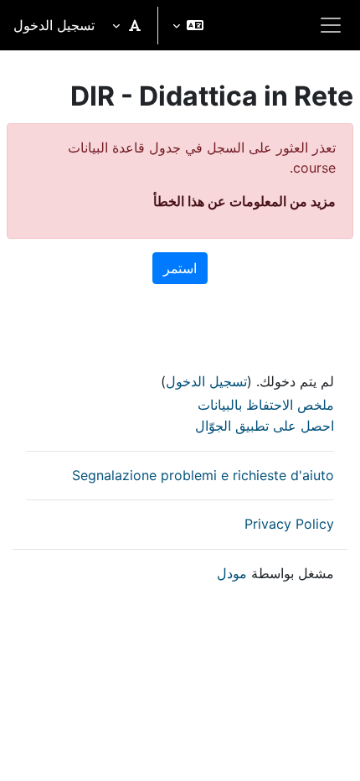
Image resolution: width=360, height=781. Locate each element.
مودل (232, 573)
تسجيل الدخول (54, 25)
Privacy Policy (289, 523)
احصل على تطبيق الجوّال (264, 425)
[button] (188, 25)
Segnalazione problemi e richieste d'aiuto (203, 475)
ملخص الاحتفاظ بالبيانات (266, 404)
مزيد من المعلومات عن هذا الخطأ (244, 201)
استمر (180, 268)
